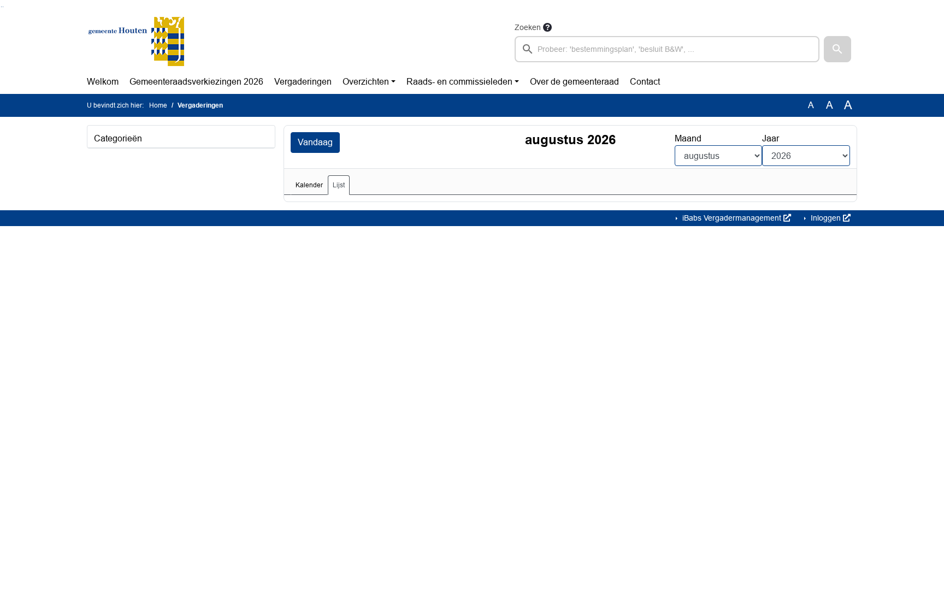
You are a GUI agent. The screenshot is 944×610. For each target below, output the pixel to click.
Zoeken (528, 27)
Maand (688, 138)
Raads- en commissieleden (459, 81)
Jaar (770, 138)
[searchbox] (667, 49)
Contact (645, 81)
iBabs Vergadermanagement (731, 218)
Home (158, 105)
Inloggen (826, 218)
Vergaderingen (303, 81)
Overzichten (366, 81)
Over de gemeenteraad (574, 81)
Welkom (103, 81)
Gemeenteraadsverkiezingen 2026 (196, 81)
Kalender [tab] (309, 185)
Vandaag (315, 142)
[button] (837, 49)
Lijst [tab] (339, 185)
